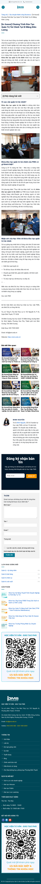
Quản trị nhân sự (6, 578)
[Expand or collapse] (37, 96)
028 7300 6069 (22, 726)
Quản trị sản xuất (7, 581)
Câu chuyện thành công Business (20, 15)
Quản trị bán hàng (7, 574)
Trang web (7, 539)
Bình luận (7, 505)
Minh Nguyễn (21, 423)
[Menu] (3, 7)
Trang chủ (4, 15)
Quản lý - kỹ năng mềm (8, 570)
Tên (5, 521)
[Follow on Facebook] (3, 820)
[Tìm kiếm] (37, 7)
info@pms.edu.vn (11, 721)
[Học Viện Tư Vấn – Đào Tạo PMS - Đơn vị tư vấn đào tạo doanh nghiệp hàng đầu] (21, 7)
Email (6, 530)
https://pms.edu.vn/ (14, 337)
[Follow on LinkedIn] (6, 820)
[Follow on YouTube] (10, 820)
